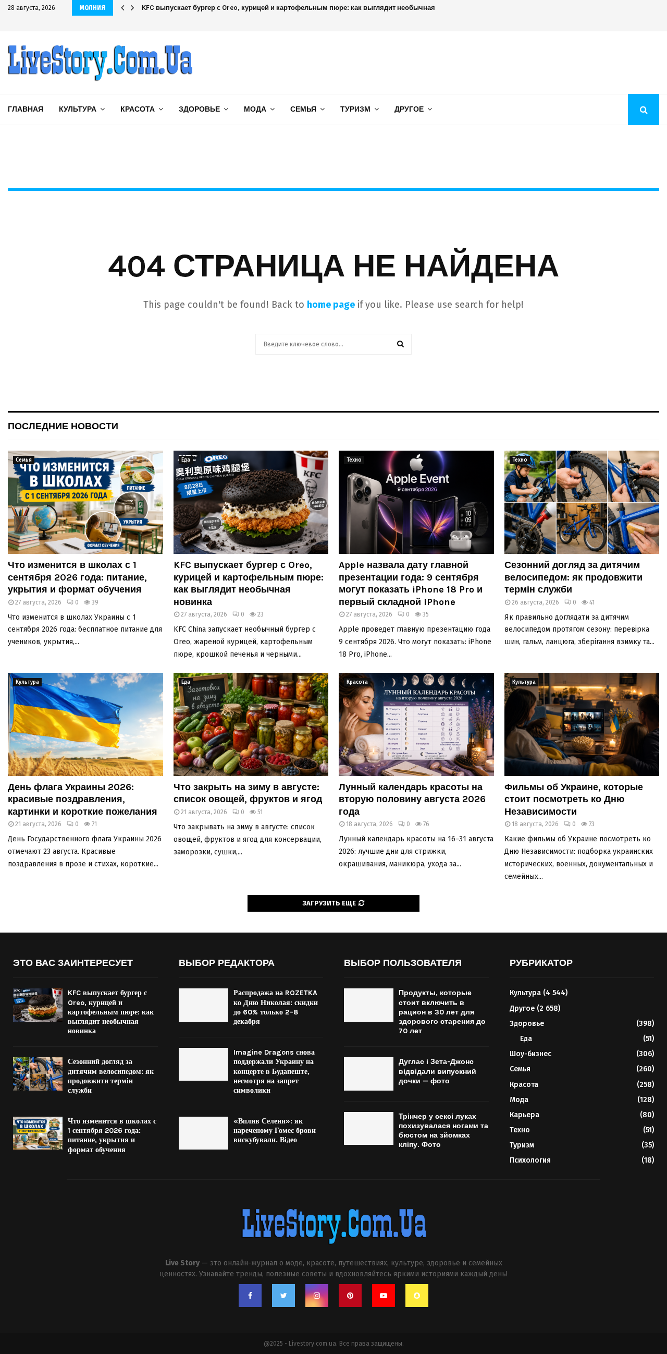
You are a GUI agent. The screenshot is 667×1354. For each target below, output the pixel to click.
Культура (77, 109)
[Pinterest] (350, 1295)
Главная (25, 109)
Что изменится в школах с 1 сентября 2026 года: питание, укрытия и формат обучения (77, 577)
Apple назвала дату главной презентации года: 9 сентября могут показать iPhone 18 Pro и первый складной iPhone (411, 583)
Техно (354, 460)
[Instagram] (316, 1295)
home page (331, 304)
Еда (185, 460)
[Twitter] (283, 1295)
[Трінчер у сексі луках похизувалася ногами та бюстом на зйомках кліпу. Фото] (368, 1128)
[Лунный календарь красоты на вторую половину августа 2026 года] (416, 724)
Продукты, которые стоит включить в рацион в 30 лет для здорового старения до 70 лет (442, 1011)
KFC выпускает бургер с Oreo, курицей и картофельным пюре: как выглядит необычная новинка (249, 583)
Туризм (355, 109)
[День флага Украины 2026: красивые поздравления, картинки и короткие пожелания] (85, 724)
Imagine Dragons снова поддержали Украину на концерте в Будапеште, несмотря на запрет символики (274, 1071)
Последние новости (63, 426)
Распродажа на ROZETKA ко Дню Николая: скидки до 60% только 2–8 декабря (275, 1007)
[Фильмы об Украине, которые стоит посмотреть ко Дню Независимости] (582, 724)
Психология (530, 1160)
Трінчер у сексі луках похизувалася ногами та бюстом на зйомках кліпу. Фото (443, 1131)
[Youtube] (383, 1295)
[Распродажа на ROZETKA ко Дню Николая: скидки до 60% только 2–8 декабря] (203, 1004)
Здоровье (199, 109)
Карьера (524, 1114)
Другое (409, 109)
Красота (137, 109)
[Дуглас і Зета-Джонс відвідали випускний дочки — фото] (368, 1073)
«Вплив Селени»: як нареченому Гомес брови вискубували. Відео (274, 1130)
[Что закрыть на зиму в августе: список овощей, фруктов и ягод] (251, 724)
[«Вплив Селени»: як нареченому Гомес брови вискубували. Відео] (203, 1133)
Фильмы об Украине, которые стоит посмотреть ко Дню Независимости (573, 799)
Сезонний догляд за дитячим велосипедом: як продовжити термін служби (573, 577)
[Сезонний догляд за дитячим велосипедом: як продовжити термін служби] (582, 502)
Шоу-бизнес (530, 1053)
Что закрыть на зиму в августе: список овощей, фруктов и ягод (248, 793)
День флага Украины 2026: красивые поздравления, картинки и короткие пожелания (82, 799)
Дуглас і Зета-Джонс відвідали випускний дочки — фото (437, 1071)
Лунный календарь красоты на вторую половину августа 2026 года (412, 799)
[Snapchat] (416, 1295)
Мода (255, 109)
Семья (303, 109)
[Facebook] (250, 1295)
